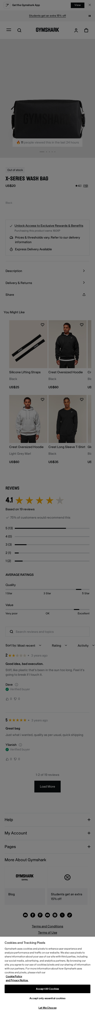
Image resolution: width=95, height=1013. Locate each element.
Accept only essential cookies (47, 998)
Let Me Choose (47, 1008)
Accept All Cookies (47, 989)
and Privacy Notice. (17, 980)
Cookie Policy (14, 976)
